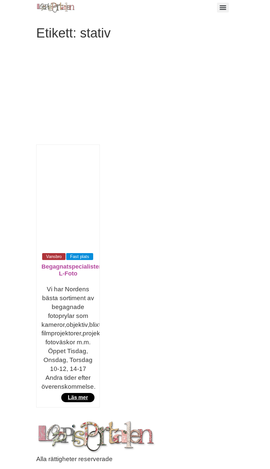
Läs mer (78, 397)
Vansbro (54, 256)
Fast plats (79, 256)
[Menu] (223, 8)
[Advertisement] (135, 95)
